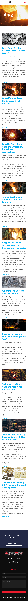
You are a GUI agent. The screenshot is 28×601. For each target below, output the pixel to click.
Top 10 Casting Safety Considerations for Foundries (13, 199)
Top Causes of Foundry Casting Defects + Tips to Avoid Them (14, 437)
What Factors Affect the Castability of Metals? (12, 101)
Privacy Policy (9, 598)
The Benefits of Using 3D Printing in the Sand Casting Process (14, 485)
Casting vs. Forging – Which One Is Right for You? (14, 336)
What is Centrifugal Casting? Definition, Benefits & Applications (12, 148)
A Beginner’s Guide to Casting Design (13, 292)
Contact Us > (11, 543)
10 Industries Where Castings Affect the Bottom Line (12, 387)
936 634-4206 (15, 562)
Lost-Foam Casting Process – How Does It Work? (13, 51)
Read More (5, 82)
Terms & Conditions (17, 598)
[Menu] (25, 2)
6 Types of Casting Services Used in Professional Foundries (14, 245)
